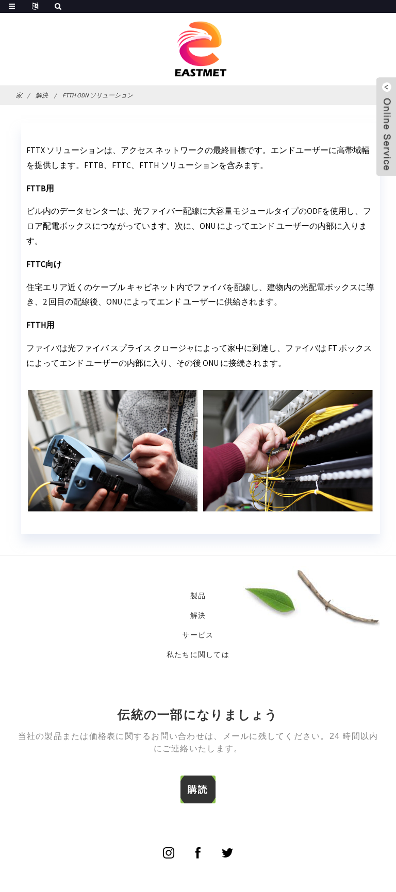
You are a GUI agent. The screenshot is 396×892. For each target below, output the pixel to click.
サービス (197, 635)
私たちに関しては (198, 654)
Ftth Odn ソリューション (97, 95)
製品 (198, 596)
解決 (42, 95)
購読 (198, 789)
